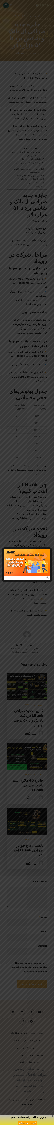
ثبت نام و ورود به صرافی (27, 1123)
